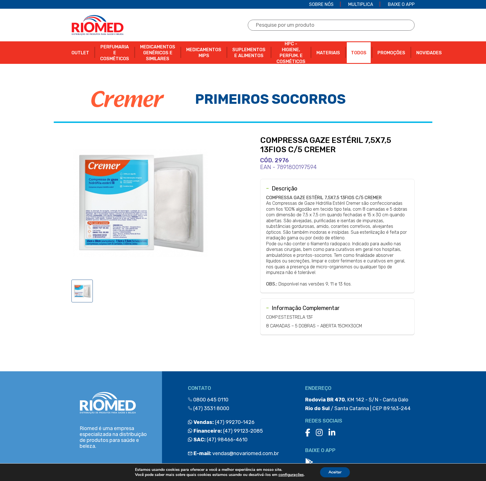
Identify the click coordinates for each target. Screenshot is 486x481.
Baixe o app (401, 4)
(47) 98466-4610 (220, 440)
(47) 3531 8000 (210, 408)
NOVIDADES (429, 52)
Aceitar (334, 472)
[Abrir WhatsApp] (472, 466)
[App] (309, 462)
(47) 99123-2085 (227, 431)
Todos (358, 52)
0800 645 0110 (210, 400)
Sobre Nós (321, 4)
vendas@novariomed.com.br (236, 453)
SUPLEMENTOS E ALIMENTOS (249, 52)
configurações (291, 474)
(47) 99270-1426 (223, 422)
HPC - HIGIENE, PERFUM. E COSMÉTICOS (290, 52)
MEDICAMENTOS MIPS (203, 52)
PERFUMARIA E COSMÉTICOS (114, 52)
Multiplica (360, 4)
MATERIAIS (328, 52)
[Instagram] (319, 432)
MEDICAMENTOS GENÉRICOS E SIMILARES (157, 52)
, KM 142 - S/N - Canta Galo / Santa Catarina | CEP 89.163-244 (358, 404)
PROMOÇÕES (391, 52)
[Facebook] (307, 432)
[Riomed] (97, 25)
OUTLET (80, 52)
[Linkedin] (332, 432)
